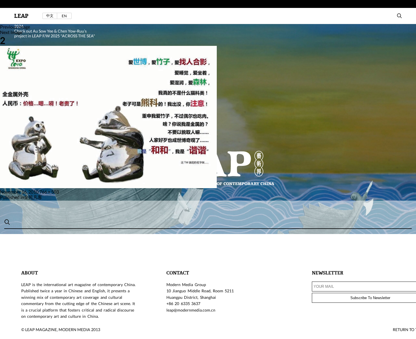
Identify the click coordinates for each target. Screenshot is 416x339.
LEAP (21, 16)
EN (64, 16)
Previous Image (15, 26)
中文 (49, 16)
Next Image (11, 32)
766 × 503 (49, 191)
